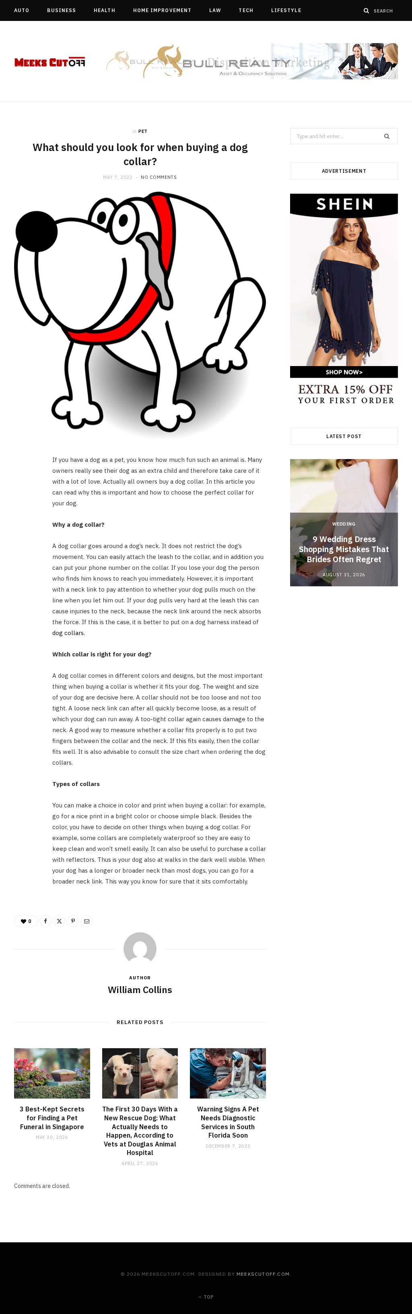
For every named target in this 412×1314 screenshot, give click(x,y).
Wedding (344, 524)
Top (208, 1297)
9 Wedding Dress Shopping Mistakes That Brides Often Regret (344, 549)
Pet (143, 131)
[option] (344, 522)
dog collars (68, 633)
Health (104, 10)
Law (215, 10)
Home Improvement (162, 10)
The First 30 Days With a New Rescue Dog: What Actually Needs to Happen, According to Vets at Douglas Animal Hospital (140, 1131)
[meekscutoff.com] (50, 62)
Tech (246, 10)
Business (61, 10)
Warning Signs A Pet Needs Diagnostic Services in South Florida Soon (228, 1122)
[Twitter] (24, 507)
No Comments (159, 177)
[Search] (366, 10)
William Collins (140, 989)
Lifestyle (286, 10)
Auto (21, 10)
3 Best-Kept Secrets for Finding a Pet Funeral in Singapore (52, 1117)
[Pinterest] (24, 527)
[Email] (24, 548)
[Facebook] (24, 486)
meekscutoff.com (263, 1274)
